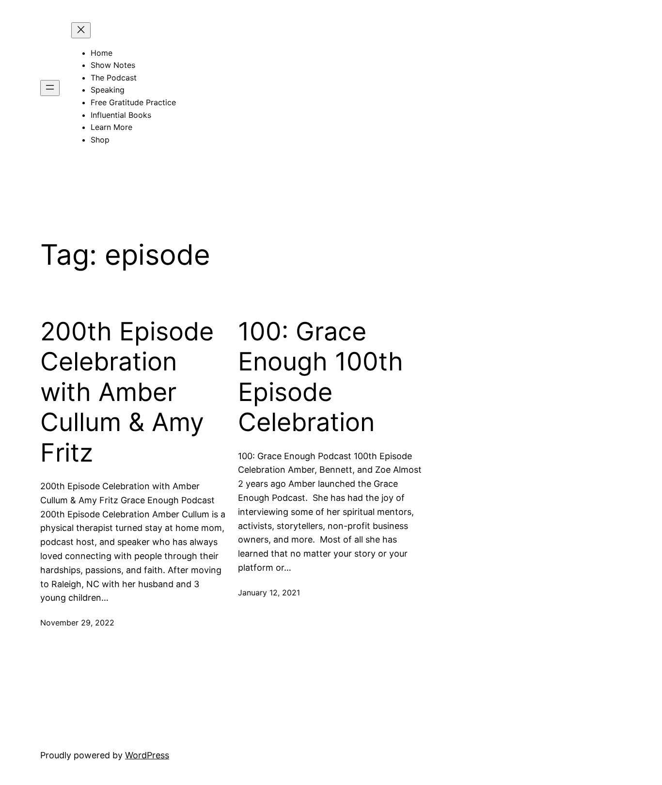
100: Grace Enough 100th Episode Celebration (320, 377)
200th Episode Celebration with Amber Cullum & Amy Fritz (127, 392)
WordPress (147, 755)
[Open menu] (50, 88)
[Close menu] (81, 30)
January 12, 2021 (269, 592)
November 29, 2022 (77, 622)
